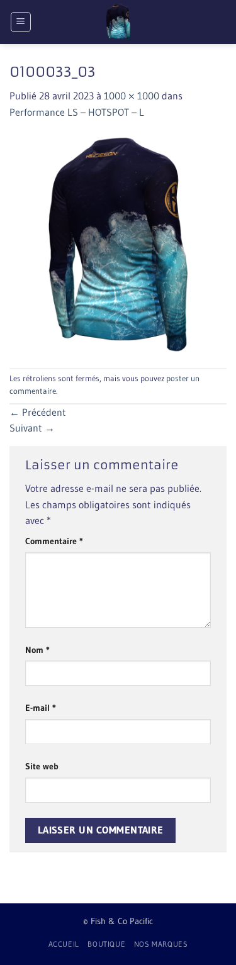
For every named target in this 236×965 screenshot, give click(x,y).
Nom (37, 649)
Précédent (37, 412)
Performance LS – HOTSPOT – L (76, 112)
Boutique (106, 944)
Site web (42, 766)
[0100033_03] (118, 243)
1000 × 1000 (131, 95)
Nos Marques (161, 944)
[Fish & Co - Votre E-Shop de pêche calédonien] (118, 22)
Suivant (32, 427)
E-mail (40, 707)
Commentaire (54, 541)
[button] (21, 22)
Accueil (63, 944)
